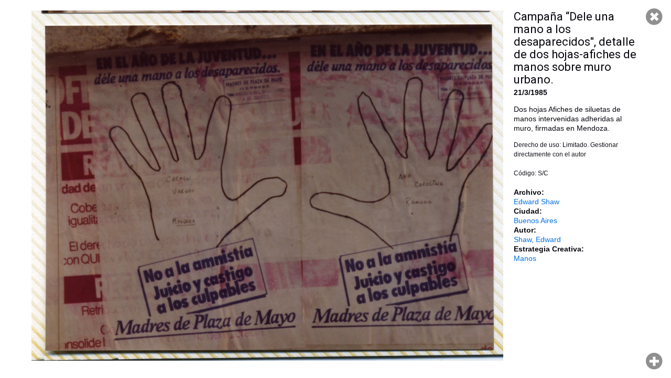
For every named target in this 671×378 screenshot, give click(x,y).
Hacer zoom (654, 361)
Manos (525, 258)
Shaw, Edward (537, 239)
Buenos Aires (535, 220)
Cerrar (654, 16)
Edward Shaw (536, 201)
